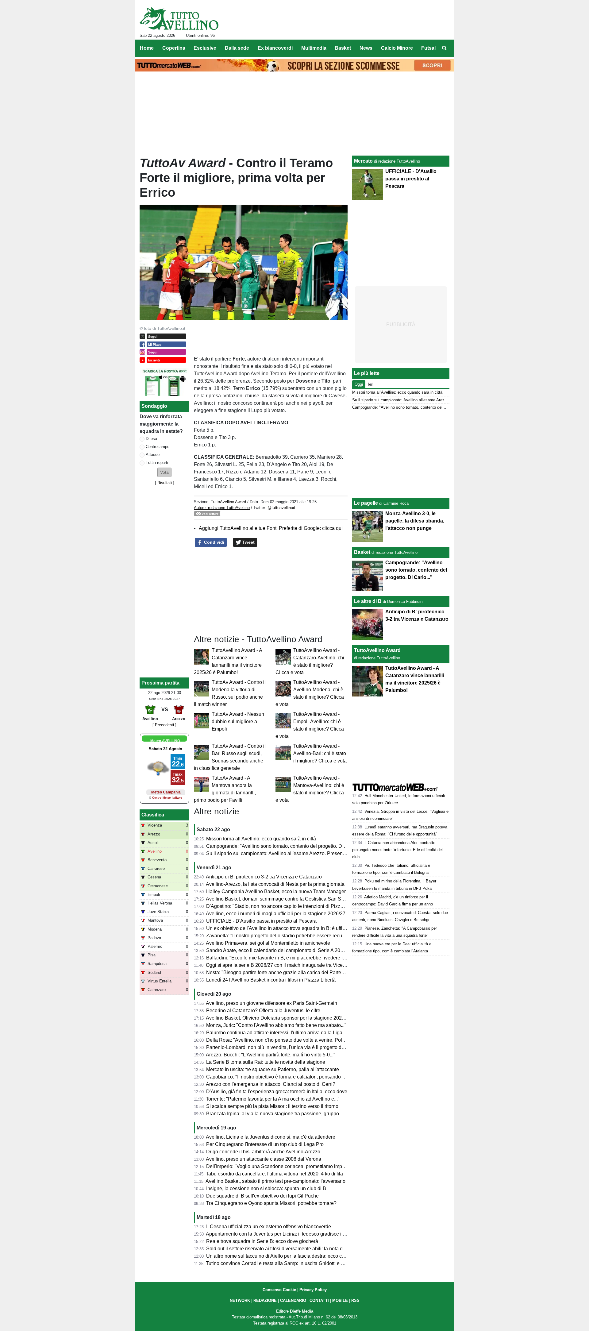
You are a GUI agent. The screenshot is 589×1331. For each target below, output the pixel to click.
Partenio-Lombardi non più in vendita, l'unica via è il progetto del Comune (285, 1047)
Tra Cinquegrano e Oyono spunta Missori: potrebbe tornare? (271, 1203)
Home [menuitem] (147, 48)
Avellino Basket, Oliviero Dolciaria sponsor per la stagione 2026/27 (278, 1017)
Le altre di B (368, 601)
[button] (164, 472)
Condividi (213, 542)
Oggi (359, 384)
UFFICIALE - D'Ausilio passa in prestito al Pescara (261, 921)
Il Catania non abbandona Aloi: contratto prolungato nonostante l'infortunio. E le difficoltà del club (397, 849)
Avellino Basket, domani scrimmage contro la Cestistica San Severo (279, 898)
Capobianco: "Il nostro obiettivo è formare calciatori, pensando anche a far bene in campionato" (309, 1076)
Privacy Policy (313, 1289)
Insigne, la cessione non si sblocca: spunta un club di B (266, 1188)
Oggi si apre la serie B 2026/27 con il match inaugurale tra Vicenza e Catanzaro (292, 965)
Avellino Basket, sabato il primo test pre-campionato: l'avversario (275, 1181)
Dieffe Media (301, 1311)
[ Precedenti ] (164, 725)
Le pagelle (366, 503)
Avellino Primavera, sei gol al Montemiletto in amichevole (268, 943)
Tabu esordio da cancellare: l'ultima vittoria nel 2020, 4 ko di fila (274, 1173)
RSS (355, 1300)
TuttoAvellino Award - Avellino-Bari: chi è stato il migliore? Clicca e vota (320, 753)
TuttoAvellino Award (228, 502)
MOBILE (340, 1300)
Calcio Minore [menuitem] (397, 48)
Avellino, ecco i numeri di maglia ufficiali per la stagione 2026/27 (275, 913)
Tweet (248, 542)
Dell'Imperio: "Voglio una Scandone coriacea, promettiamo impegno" (280, 1166)
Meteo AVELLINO (165, 741)
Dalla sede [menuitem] (237, 48)
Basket (362, 552)
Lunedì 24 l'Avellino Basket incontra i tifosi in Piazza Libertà (271, 979)
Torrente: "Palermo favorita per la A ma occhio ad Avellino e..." (273, 1098)
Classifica (152, 814)
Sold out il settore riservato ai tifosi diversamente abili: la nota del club (281, 1248)
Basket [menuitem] (343, 48)
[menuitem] (444, 48)
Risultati (164, 482)
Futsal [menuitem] (428, 48)
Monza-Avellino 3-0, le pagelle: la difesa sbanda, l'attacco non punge (414, 521)
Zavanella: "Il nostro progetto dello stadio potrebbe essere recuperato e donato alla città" (301, 935)
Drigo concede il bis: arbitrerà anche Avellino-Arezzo (263, 1151)
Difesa (151, 438)
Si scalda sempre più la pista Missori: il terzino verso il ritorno (272, 1106)
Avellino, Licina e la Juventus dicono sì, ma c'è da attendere (270, 1137)
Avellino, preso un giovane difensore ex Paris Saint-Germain (271, 1003)
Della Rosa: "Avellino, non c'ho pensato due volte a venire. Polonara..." (283, 1040)
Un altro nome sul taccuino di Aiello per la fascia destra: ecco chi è (278, 1256)
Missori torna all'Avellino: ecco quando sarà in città (261, 838)
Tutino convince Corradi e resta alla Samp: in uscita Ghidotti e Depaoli (282, 1263)
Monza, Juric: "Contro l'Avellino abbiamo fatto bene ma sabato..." (276, 1025)
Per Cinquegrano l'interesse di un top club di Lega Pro (265, 1144)
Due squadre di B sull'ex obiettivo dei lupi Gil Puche (262, 1195)
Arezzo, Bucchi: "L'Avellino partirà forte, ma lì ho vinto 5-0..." (270, 1054)
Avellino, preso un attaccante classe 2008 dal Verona (263, 1159)
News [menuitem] (366, 48)
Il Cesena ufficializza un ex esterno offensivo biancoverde (268, 1226)
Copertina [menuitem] (173, 48)
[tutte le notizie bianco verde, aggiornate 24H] (179, 19)
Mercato (363, 161)
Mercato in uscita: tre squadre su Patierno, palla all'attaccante (272, 1069)
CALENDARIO (293, 1300)
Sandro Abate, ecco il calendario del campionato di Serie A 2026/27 (279, 950)
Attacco (153, 454)
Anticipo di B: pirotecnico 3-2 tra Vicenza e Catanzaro (264, 876)
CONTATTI (319, 1300)
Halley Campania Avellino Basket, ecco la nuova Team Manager (276, 891)
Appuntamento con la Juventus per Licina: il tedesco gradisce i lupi (278, 1233)
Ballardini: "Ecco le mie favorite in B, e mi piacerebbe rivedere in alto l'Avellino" (292, 957)
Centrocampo (157, 446)
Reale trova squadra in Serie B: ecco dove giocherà (262, 1241)
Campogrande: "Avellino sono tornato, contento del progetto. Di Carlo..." (284, 846)
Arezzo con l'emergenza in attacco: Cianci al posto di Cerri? (270, 1084)
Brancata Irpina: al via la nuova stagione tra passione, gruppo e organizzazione (292, 1113)
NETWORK (240, 1300)
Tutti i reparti (157, 462)
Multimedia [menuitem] (313, 48)
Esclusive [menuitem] (205, 48)
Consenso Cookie (279, 1289)
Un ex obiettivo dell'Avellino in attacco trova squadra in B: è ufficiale (279, 928)
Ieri (370, 384)
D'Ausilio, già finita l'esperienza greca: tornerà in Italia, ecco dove (276, 1091)
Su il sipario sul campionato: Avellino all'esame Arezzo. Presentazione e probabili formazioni (306, 853)
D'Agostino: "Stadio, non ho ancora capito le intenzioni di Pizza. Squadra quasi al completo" (306, 906)
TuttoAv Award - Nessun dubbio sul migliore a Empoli (238, 721)
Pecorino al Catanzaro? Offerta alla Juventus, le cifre (263, 1010)
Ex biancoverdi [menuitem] (275, 48)
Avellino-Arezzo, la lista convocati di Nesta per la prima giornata (275, 884)
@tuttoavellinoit (281, 507)
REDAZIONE (265, 1300)
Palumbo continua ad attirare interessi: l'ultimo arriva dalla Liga (274, 1032)
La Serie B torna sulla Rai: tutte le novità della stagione (265, 1062)
